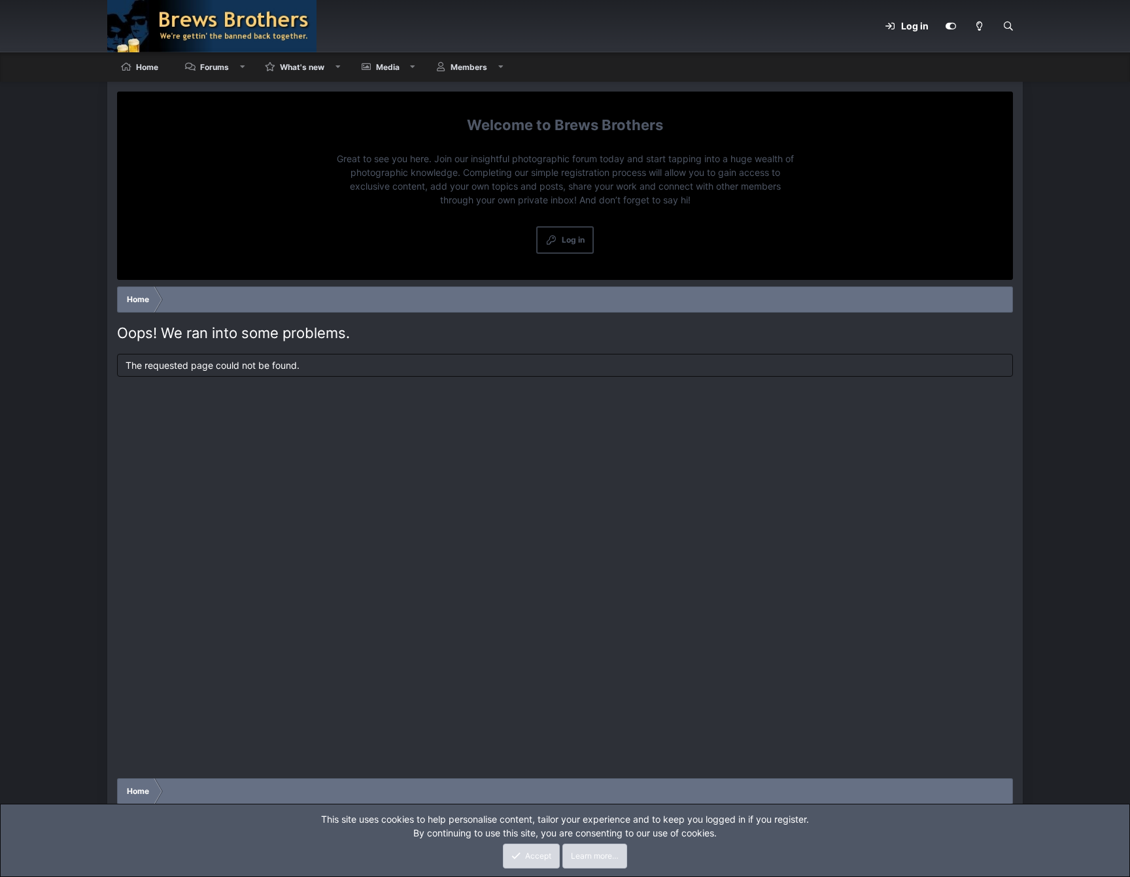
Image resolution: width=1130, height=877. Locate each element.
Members (469, 67)
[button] (242, 67)
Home (147, 67)
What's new (302, 67)
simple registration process (588, 172)
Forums (214, 67)
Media (388, 67)
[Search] (1008, 26)
